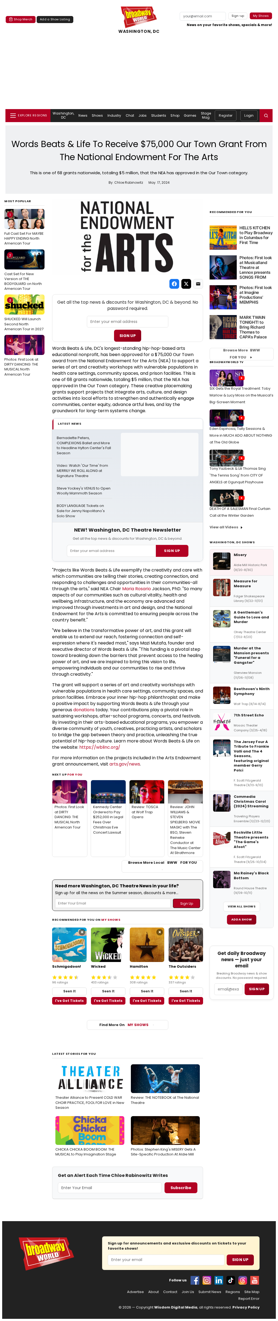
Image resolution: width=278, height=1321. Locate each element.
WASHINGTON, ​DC (138, 31)
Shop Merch (23, 19)
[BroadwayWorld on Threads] (243, 1280)
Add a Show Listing (55, 19)
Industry (114, 115)
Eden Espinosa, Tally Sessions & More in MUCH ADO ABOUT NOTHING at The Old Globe (241, 435)
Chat (130, 115)
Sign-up (238, 16)
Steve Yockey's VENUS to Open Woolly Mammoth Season (84, 491)
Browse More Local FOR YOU (162, 862)
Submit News (209, 1292)
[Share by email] (198, 284)
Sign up (257, 989)
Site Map (252, 1292)
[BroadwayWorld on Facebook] (195, 1280)
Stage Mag (206, 115)
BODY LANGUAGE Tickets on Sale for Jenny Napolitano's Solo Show (81, 511)
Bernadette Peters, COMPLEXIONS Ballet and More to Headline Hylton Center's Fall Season (84, 446)
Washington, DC (63, 115)
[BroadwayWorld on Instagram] (207, 1280)
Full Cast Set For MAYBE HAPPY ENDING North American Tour (24, 229)
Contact (170, 1292)
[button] (266, 115)
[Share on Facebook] (174, 284)
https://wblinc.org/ (99, 747)
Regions (233, 1292)
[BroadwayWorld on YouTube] (255, 1280)
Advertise (135, 1292)
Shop (174, 115)
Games (190, 115)
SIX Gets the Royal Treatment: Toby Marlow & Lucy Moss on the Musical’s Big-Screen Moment (241, 395)
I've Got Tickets (69, 1000)
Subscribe (180, 1187)
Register (225, 115)
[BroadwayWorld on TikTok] (231, 1280)
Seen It (69, 991)
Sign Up (127, 335)
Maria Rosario (136, 589)
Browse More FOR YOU (241, 354)
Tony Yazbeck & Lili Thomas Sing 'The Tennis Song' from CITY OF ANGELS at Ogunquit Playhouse (238, 475)
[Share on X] (186, 284)
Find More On (124, 1024)
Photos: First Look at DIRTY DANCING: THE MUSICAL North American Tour (21, 357)
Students (158, 115)
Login (249, 115)
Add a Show (241, 919)
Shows (97, 115)
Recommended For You (231, 212)
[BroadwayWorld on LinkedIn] (219, 1280)
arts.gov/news (124, 764)
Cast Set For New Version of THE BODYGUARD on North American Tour (23, 272)
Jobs (142, 115)
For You (75, 774)
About (153, 1292)
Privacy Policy (246, 1307)
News (82, 115)
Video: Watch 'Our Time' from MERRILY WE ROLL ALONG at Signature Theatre (83, 470)
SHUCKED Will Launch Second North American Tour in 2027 (23, 314)
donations (83, 710)
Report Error (249, 1298)
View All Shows (241, 906)
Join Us (188, 1292)
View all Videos (224, 527)
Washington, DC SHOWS (232, 542)
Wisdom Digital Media (175, 1307)
